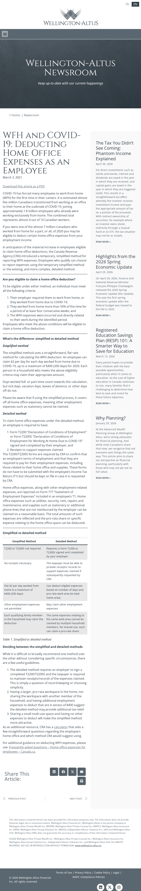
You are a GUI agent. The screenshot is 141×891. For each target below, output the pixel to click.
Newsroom (31, 115)
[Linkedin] (100, 887)
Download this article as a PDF (24, 186)
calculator (61, 727)
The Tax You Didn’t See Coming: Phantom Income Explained (115, 151)
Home (16, 115)
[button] (5, 34)
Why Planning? (111, 418)
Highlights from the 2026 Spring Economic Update (115, 261)
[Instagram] (119, 887)
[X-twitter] (109, 887)
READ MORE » (103, 241)
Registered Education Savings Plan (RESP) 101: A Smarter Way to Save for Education (115, 340)
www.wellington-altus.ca (88, 845)
